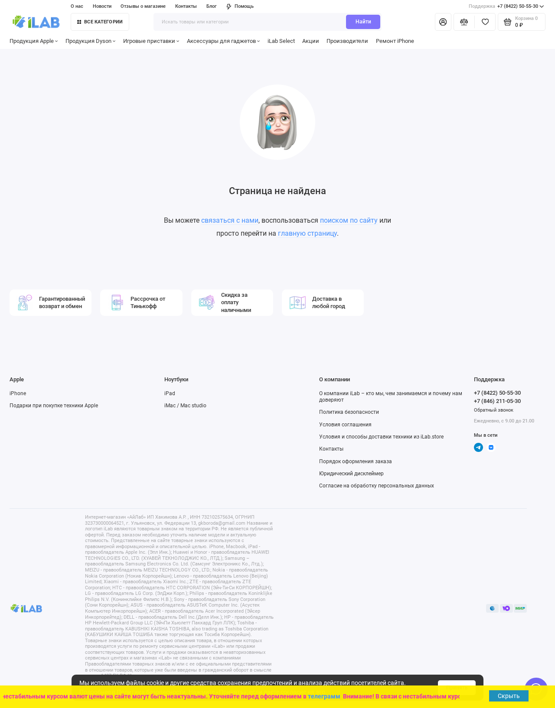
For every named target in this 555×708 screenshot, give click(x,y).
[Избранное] (485, 21)
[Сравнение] (464, 21)
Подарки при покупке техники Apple (54, 406)
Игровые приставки (149, 41)
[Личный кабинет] (443, 21)
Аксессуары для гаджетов (221, 41)
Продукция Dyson (88, 41)
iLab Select (281, 41)
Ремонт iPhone (395, 41)
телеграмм (321, 696)
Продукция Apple (32, 41)
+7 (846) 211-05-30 (497, 401)
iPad (169, 393)
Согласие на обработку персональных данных (376, 486)
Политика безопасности (349, 412)
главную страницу (307, 233)
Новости (102, 6)
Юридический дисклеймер (351, 474)
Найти (363, 22)
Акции (310, 41)
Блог (211, 6)
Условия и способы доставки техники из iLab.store (381, 437)
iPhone (18, 393)
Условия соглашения (345, 425)
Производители (347, 41)
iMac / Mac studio (185, 406)
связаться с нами (229, 220)
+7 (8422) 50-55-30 (503, 6)
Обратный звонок (493, 410)
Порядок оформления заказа (355, 461)
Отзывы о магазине (143, 6)
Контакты (186, 6)
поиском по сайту (349, 220)
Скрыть (509, 695)
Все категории (103, 22)
